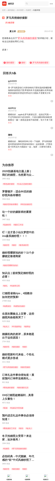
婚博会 (27, 327)
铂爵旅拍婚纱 (19, 306)
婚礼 (5, 286)
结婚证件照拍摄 (16, 408)
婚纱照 (6, 245)
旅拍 (21, 428)
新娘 (5, 408)
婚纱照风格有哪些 (10, 204)
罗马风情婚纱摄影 (27, 38)
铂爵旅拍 (7, 306)
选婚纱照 (7, 225)
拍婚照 (6, 449)
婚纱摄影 (9, 62)
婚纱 (22, 62)
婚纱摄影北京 (22, 388)
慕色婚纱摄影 (8, 184)
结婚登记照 (15, 286)
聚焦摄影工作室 (9, 428)
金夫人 (6, 327)
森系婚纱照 (24, 245)
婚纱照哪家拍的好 (10, 265)
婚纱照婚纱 (25, 367)
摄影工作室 (18, 225)
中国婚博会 (16, 327)
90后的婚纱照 (26, 204)
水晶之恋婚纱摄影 (24, 184)
